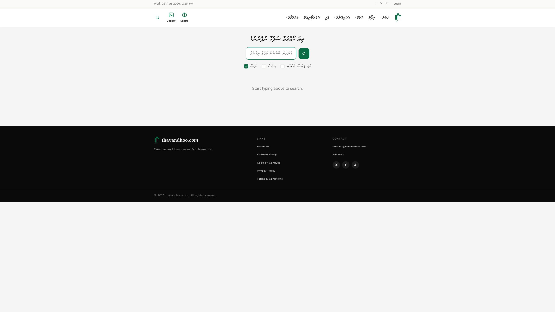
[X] (381, 4)
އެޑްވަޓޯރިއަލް (312, 17)
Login (397, 4)
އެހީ (327, 17)
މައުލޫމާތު (292, 17)
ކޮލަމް (359, 17)
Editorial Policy (267, 155)
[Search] (157, 17)
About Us (263, 147)
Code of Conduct (268, 163)
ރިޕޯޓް (372, 17)
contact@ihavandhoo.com (349, 147)
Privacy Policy (266, 171)
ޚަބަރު (384, 17)
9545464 (338, 155)
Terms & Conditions (270, 179)
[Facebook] (376, 4)
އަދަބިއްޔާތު (342, 17)
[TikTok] (386, 4)
